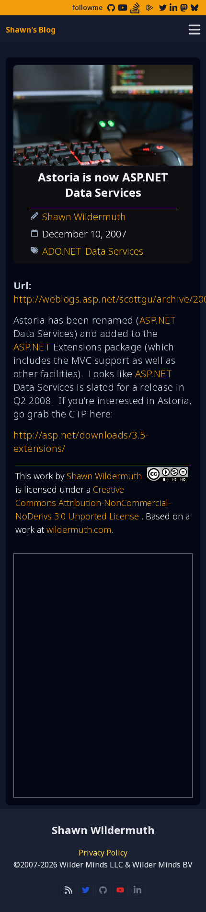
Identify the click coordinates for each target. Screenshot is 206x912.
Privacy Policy (103, 852)
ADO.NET (61, 251)
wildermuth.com (78, 529)
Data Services (114, 251)
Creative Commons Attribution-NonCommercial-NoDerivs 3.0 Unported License (93, 503)
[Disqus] (103, 675)
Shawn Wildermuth (84, 216)
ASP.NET (157, 320)
